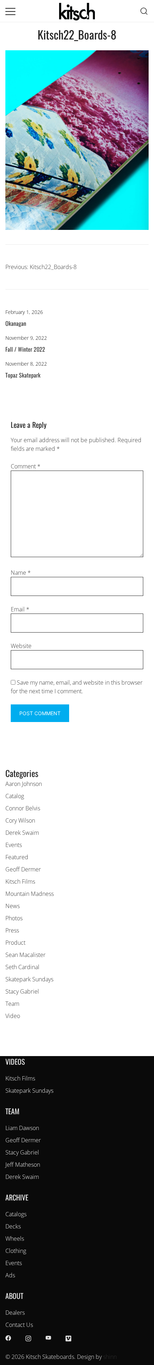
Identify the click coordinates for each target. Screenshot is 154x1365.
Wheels (14, 1239)
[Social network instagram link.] (28, 1337)
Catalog (14, 796)
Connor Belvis (22, 808)
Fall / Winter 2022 (25, 349)
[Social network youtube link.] (48, 1337)
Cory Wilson (20, 820)
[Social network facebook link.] (8, 1337)
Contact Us (19, 1325)
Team (12, 1004)
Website (21, 646)
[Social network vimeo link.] (68, 1337)
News (12, 906)
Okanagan (15, 323)
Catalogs (16, 1214)
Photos (14, 918)
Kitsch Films (20, 881)
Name (21, 573)
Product (15, 943)
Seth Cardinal (22, 967)
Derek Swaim (22, 833)
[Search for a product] (144, 10)
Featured (16, 857)
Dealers (15, 1313)
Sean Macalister (25, 955)
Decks (13, 1226)
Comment (25, 466)
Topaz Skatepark (22, 375)
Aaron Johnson (23, 784)
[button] (8, 762)
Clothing (15, 1251)
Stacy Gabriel (22, 991)
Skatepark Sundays (29, 979)
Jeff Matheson (22, 1165)
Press (12, 930)
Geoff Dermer (23, 869)
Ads (10, 1275)
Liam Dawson (22, 1128)
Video (12, 1016)
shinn (110, 1357)
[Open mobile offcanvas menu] (10, 11)
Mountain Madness (29, 894)
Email (20, 609)
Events (13, 845)
